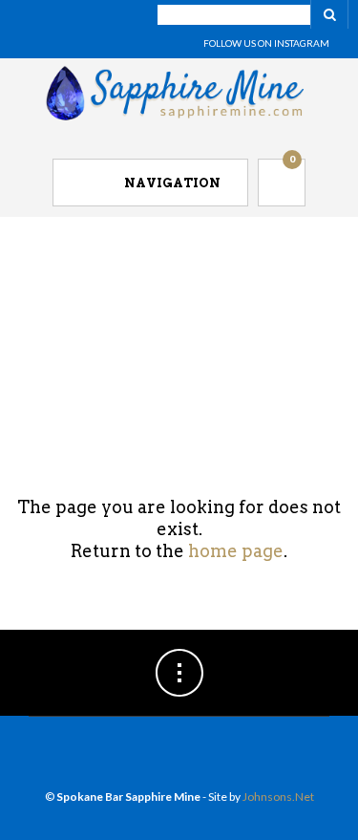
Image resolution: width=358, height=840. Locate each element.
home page (236, 551)
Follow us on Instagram (266, 43)
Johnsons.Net (278, 796)
